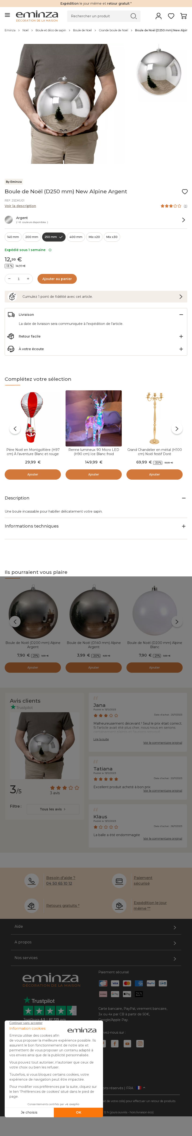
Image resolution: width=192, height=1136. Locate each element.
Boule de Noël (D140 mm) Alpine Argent (94, 645)
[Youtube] (127, 1043)
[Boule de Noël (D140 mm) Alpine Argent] (94, 611)
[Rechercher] (133, 16)
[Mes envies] (171, 17)
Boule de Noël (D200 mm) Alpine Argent (32, 645)
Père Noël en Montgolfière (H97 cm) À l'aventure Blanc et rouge (32, 452)
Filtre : (15, 806)
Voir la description (20, 206)
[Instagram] (140, 1043)
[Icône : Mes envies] (184, 191)
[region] (96, 32)
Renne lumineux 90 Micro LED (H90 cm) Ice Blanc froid (93, 452)
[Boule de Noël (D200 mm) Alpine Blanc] (154, 611)
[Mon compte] (158, 17)
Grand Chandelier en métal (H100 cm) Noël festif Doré (154, 452)
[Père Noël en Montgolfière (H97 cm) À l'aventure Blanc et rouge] (33, 418)
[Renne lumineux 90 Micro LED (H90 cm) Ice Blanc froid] (94, 418)
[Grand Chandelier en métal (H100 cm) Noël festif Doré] (154, 418)
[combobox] (53, 809)
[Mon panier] (183, 17)
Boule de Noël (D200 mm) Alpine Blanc (154, 645)
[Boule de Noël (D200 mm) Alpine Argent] (33, 611)
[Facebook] (114, 1043)
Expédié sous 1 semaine (26, 250)
